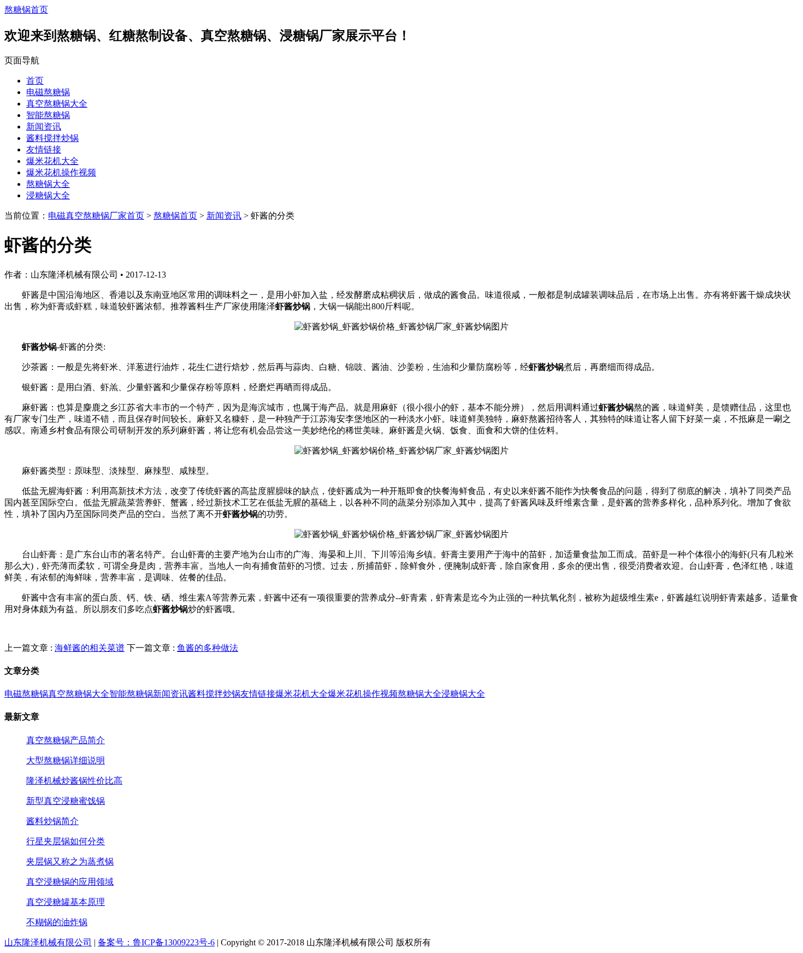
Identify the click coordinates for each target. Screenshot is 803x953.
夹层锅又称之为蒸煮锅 (70, 861)
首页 (35, 80)
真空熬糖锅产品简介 (65, 740)
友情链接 (43, 149)
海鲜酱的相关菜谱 (90, 647)
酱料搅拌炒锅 (52, 138)
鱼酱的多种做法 (207, 647)
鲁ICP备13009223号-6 (174, 942)
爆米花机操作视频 (61, 172)
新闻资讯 (43, 126)
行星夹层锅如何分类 (65, 841)
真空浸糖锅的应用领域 (70, 881)
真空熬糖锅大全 (56, 103)
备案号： (115, 942)
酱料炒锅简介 (52, 821)
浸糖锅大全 (48, 195)
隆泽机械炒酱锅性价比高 (74, 780)
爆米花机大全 (52, 161)
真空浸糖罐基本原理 (65, 902)
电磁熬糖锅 (48, 92)
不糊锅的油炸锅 (56, 922)
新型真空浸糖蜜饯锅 (65, 800)
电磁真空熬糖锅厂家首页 (96, 215)
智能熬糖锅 (48, 115)
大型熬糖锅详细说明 (65, 760)
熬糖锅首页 (26, 9)
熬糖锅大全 (48, 184)
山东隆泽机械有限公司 (48, 942)
